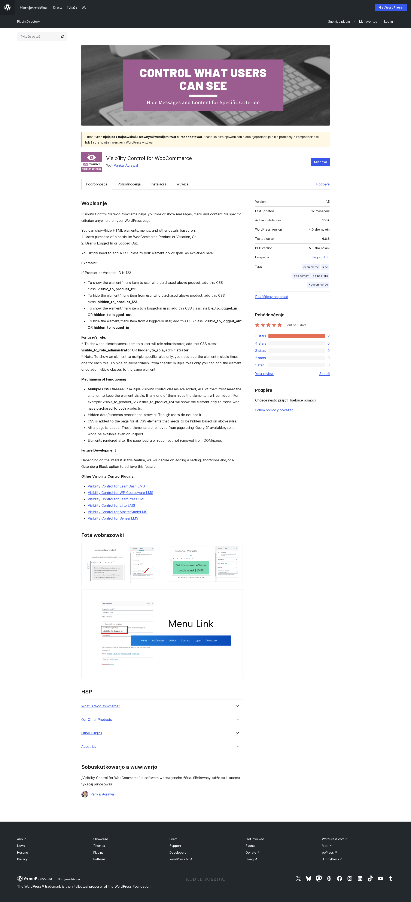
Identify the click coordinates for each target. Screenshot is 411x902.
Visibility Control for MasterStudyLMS (117, 512)
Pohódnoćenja (129, 184)
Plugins (98, 852)
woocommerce (318, 284)
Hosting (22, 852)
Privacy (22, 859)
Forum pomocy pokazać (274, 410)
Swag (251, 859)
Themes (99, 845)
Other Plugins (91, 733)
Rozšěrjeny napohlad (271, 297)
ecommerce (311, 267)
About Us (88, 747)
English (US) (321, 257)
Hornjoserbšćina (69, 879)
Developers (178, 852)
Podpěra (323, 184)
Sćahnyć (320, 162)
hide (325, 267)
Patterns (99, 859)
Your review (264, 374)
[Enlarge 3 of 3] (237, 595)
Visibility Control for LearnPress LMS (117, 499)
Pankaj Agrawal (126, 165)
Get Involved (255, 839)
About (21, 839)
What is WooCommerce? (100, 706)
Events (250, 845)
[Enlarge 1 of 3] (154, 548)
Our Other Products (96, 720)
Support (175, 845)
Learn (173, 839)
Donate (253, 852)
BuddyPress (332, 859)
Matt (327, 845)
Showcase (100, 839)
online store (320, 275)
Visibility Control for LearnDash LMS (116, 486)
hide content (301, 275)
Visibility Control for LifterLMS (111, 505)
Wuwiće (182, 184)
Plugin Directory (28, 21)
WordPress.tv (181, 859)
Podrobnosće (96, 184)
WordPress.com (335, 839)
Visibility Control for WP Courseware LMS (120, 492)
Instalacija (158, 184)
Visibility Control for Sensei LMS (113, 518)
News (21, 845)
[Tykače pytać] (62, 36)
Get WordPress (391, 7)
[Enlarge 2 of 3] (237, 548)
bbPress (329, 852)
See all (324, 374)
